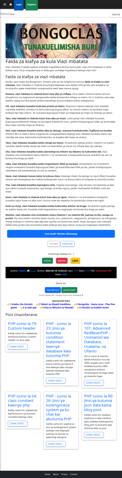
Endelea (67, 243)
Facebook (53, 290)
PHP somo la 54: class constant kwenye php (22, 400)
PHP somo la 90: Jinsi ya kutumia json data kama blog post (98, 402)
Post (88, 270)
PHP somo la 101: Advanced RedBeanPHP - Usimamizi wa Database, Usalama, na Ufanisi (97, 337)
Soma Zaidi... (18, 346)
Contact (73, 474)
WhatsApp (69, 290)
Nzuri (47, 260)
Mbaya (62, 260)
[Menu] (4, 4)
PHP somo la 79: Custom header (22, 326)
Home (47, 474)
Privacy (64, 474)
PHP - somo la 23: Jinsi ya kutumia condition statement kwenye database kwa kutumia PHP (58, 339)
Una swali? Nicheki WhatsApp (61, 233)
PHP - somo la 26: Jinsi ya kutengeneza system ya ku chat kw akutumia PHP (58, 407)
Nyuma (54, 243)
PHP (76, 270)
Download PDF (104, 270)
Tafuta (116, 14)
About (55, 474)
